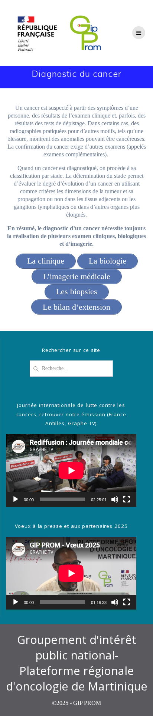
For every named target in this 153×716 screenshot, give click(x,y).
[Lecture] (15, 499)
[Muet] (114, 499)
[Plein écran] (126, 499)
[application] (71, 470)
